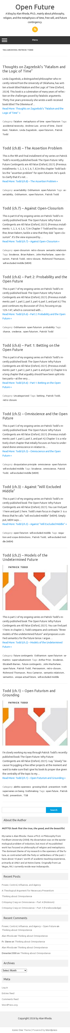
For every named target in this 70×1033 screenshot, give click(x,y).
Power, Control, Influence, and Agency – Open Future (29, 926)
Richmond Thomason (53, 258)
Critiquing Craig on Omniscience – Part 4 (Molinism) (28, 902)
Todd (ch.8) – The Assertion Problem (32, 148)
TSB (26, 795)
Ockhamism (34, 190)
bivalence (14, 254)
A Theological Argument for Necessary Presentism (28, 890)
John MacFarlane (44, 254)
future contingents (23, 655)
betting (41, 395)
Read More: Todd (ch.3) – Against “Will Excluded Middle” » (35, 524)
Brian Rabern (27, 254)
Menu (35, 40)
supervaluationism (21, 660)
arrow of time (47, 125)
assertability (20, 190)
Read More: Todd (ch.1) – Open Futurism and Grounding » (34, 778)
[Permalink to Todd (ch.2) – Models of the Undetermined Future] (35, 609)
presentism (54, 786)
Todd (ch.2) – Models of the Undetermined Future (25, 557)
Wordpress (51, 1030)
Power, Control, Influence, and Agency (21, 885)
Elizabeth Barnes (11, 664)
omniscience (44, 464)
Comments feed (10, 999)
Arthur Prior (45, 660)
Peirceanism (38, 668)
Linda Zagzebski (28, 130)
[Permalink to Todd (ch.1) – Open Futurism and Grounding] (35, 744)
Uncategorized (21, 395)
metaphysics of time (33, 121)
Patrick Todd (52, 194)
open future (9, 668)
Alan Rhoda (8, 936)
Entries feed (8, 993)
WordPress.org (10, 1005)
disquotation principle (25, 464)
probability (49, 327)
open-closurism (22, 250)
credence (16, 331)
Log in (5, 987)
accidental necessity (13, 125)
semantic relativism (56, 250)
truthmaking (31, 791)
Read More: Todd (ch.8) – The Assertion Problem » (30, 181)
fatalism (18, 121)
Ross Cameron (34, 672)
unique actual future (25, 677)
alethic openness (22, 786)
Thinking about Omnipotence (17, 896)
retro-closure (38, 250)
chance (6, 331)
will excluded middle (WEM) (17, 263)
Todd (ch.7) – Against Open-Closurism (33, 208)
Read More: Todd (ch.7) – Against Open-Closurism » (31, 241)
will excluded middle (13, 468)
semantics (8, 677)
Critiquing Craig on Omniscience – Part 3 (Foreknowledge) (31, 908)
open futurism (53, 121)
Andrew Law (31, 125)
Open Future (35, 7)
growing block (39, 786)
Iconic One (17, 1030)
